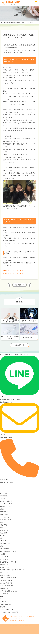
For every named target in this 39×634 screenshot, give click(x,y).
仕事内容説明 (4, 496)
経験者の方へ (4, 564)
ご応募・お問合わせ (6, 604)
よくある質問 (4, 594)
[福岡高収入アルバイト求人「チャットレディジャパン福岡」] (11, 3)
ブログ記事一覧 (19, 285)
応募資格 (2, 498)
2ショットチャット (5, 520)
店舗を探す (3, 596)
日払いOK (3, 541)
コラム (2, 599)
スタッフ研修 (4, 557)
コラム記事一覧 (19, 345)
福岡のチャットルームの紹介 (13, 273)
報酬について (4, 512)
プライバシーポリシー (6, 609)
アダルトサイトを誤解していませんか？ (12, 570)
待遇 (1, 527)
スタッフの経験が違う (6, 586)
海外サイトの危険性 (6, 501)
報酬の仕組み (4, 514)
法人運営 (2, 535)
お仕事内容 (3, 493)
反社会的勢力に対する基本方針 (9, 612)
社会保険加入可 (4, 533)
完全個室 (2, 554)
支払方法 (2, 522)
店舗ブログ (3, 601)
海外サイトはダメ (5, 567)
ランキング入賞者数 (6, 583)
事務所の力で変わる (6, 575)
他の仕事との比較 (5, 506)
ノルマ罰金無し (4, 530)
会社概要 (2, 607)
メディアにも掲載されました (8, 591)
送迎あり (2, 538)
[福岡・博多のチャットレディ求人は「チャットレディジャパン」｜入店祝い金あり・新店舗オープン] (19, 490)
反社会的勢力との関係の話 (8, 562)
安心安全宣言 (4, 588)
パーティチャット (5, 517)
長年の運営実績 (4, 549)
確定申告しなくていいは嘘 (8, 578)
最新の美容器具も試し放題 (8, 551)
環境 (1, 546)
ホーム (2, 22)
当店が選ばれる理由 (6, 580)
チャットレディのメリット (8, 504)
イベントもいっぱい (6, 543)
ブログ (6, 22)
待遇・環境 (3, 525)
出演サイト (3, 509)
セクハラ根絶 (4, 559)
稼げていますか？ (5, 572)
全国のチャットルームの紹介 (13, 270)
